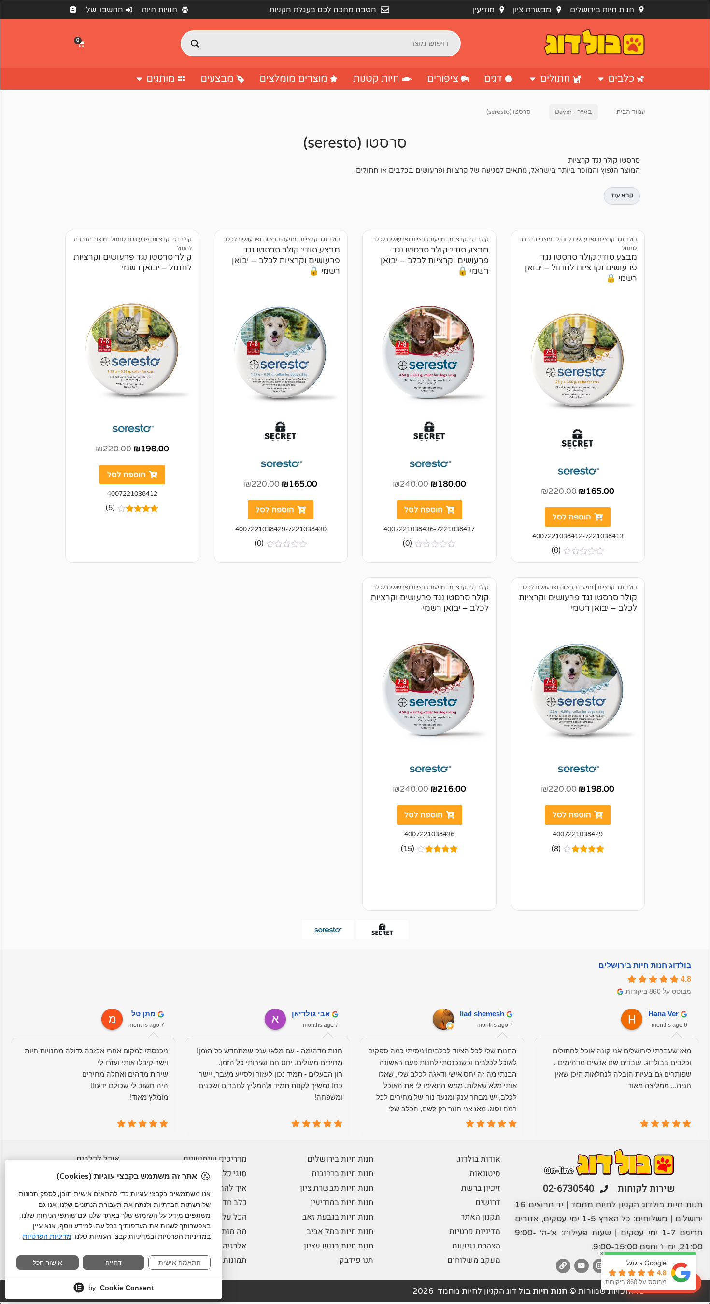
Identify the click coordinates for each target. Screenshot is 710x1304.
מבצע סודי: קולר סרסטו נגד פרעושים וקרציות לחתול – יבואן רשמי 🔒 (581, 267)
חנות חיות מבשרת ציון (336, 1188)
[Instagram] (600, 1266)
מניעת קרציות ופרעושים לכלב (408, 239)
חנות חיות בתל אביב (340, 1231)
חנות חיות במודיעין (342, 1202)
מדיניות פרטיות (474, 1231)
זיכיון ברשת (480, 1188)
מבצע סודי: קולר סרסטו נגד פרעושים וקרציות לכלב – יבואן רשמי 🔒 (435, 260)
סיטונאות (484, 1173)
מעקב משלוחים (473, 1260)
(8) (556, 849)
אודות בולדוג (478, 1159)
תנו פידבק (356, 1260)
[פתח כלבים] (601, 78)
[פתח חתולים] (533, 78)
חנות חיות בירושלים (340, 1159)
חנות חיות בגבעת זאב (337, 1217)
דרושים (487, 1202)
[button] (82, 44)
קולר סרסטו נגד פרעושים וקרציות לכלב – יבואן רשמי (578, 602)
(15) (407, 849)
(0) (556, 551)
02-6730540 (568, 1188)
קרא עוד (622, 195)
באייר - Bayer (573, 112)
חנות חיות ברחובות (342, 1173)
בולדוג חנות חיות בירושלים (644, 965)
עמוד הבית (630, 112)
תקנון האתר (480, 1217)
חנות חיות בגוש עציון (338, 1246)
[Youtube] (581, 1266)
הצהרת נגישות (476, 1246)
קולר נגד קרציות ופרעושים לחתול (596, 239)
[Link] (563, 1266)
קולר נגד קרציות (469, 239)
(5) (110, 508)
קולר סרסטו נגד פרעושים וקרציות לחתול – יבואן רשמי (132, 262)
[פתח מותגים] (139, 78)
